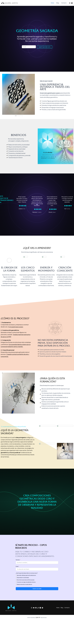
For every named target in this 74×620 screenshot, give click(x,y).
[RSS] (72, 3)
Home (52, 3)
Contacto (63, 3)
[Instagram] (69, 3)
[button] (4, 94)
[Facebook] (36, 607)
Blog (57, 3)
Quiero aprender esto (45, 47)
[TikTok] (38, 607)
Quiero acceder (37, 588)
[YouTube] (33, 607)
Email (17, 566)
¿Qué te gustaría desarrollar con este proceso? (27, 573)
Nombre (18, 559)
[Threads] (40, 607)
